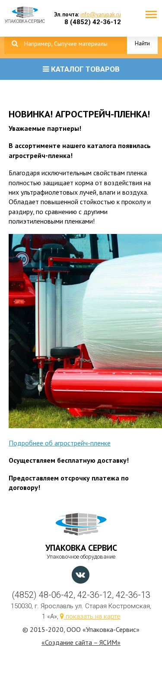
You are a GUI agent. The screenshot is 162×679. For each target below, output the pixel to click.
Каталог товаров (84, 69)
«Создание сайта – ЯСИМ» (81, 642)
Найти (142, 43)
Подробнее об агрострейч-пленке (60, 443)
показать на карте (92, 616)
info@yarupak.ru (100, 14)
